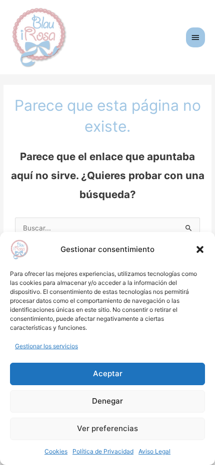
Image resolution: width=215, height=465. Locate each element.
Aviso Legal (154, 451)
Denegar (107, 401)
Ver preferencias (107, 428)
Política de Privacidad (103, 451)
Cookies (56, 451)
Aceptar (107, 373)
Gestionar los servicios (46, 346)
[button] (200, 249)
